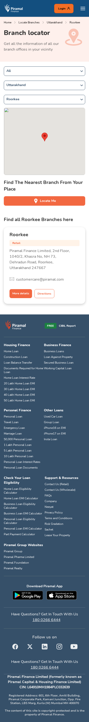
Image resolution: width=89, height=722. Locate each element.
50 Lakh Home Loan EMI (19, 400)
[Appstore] (62, 595)
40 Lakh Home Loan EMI (19, 395)
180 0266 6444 (47, 619)
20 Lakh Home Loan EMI (19, 383)
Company (51, 501)
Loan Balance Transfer (18, 363)
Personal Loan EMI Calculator (23, 529)
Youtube (74, 646)
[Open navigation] (82, 8)
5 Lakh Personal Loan (18, 450)
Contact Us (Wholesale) (60, 490)
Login (62, 8)
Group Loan (51, 422)
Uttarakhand (54, 22)
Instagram (59, 646)
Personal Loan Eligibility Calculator (19, 521)
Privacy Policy (54, 512)
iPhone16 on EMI (55, 428)
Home (7, 22)
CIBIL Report (67, 326)
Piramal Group (13, 551)
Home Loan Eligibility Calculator (17, 491)
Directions (44, 294)
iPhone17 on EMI (55, 433)
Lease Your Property (57, 535)
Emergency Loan (14, 428)
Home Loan (11, 351)
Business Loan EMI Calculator (23, 513)
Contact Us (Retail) (57, 484)
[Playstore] (27, 595)
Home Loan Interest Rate (19, 378)
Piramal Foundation (16, 563)
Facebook (15, 646)
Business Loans (54, 351)
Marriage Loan (13, 433)
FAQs (48, 495)
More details (20, 293)
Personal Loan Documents (21, 468)
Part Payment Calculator (19, 534)
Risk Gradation (54, 524)
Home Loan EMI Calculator (21, 498)
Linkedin (44, 646)
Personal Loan (13, 416)
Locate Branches (29, 22)
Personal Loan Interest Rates (22, 462)
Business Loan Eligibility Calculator (19, 506)
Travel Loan (11, 422)
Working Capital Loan (58, 368)
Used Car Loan (53, 416)
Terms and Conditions (58, 518)
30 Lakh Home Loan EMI (19, 389)
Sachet (49, 529)
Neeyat (49, 507)
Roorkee (75, 22)
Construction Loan (16, 357)
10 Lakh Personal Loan (18, 456)
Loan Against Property (58, 357)
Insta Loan (50, 439)
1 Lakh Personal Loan (18, 445)
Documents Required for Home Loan (23, 370)
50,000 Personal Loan (18, 439)
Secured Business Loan (59, 363)
